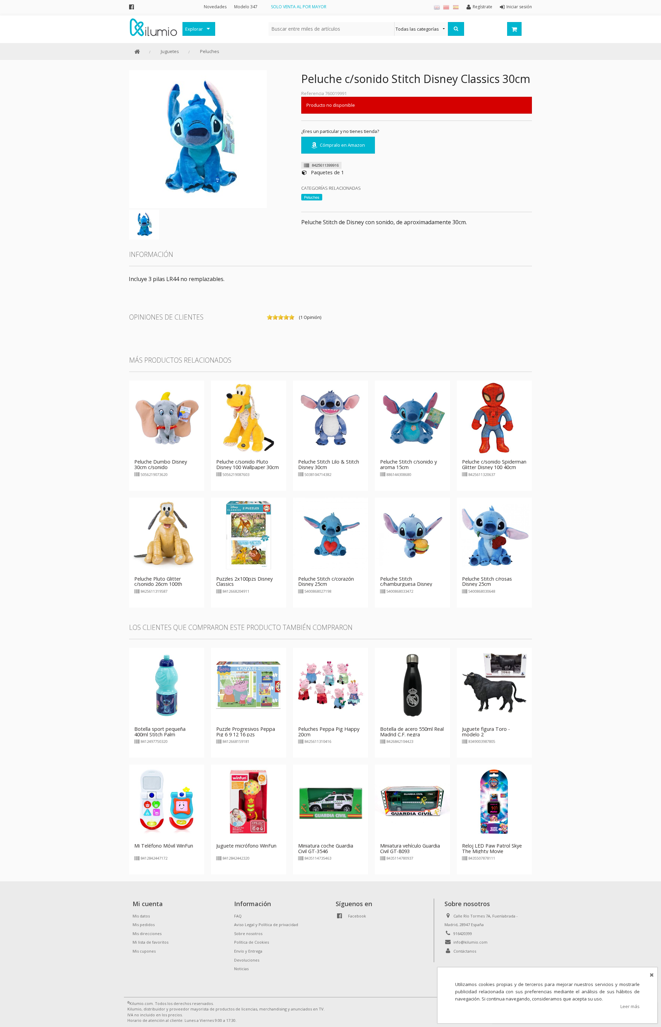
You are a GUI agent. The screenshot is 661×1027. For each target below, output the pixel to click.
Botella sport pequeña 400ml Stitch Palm (160, 732)
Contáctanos (464, 951)
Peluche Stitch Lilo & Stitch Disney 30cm (328, 464)
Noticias (241, 968)
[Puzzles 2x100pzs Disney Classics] (248, 534)
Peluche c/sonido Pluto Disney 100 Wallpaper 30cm (247, 464)
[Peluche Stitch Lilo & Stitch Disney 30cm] (330, 418)
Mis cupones (144, 951)
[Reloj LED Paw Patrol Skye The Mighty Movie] (494, 801)
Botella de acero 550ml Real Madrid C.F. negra (412, 732)
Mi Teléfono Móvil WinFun (163, 845)
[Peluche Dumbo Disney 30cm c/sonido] (166, 418)
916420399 (462, 933)
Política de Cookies (251, 942)
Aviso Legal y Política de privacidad (266, 924)
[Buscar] (456, 29)
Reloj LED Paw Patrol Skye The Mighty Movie (492, 848)
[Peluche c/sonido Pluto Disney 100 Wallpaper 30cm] (248, 418)
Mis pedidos (144, 924)
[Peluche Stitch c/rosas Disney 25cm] (494, 534)
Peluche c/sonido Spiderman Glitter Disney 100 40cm (494, 464)
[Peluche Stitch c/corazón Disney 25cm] (330, 534)
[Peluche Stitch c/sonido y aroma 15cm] (412, 418)
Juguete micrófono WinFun (246, 845)
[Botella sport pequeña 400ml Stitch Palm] (166, 684)
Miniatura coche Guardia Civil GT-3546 (325, 848)
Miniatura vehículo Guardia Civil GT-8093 (410, 848)
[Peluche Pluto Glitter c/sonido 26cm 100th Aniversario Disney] (166, 534)
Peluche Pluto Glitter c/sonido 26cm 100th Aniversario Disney (158, 584)
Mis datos (141, 916)
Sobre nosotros (248, 933)
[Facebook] (131, 6)
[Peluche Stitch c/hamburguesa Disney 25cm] (412, 534)
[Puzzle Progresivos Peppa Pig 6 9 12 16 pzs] (248, 684)
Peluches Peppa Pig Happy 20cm (328, 732)
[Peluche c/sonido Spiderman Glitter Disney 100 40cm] (494, 418)
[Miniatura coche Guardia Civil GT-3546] (330, 801)
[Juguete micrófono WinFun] (248, 801)
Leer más (630, 1006)
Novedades (215, 7)
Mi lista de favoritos (150, 942)
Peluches (209, 51)
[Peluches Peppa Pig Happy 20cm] (330, 684)
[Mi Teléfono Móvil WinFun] (166, 801)
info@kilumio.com (470, 942)
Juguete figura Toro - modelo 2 (486, 732)
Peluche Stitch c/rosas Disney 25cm (487, 581)
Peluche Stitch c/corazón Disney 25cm (326, 581)
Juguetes (170, 51)
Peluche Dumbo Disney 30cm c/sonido (160, 464)
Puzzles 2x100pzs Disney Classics (244, 581)
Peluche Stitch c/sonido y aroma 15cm (408, 464)
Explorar (194, 29)
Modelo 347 (246, 7)
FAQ (238, 916)
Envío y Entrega (248, 951)
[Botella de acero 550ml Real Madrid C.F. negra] (412, 684)
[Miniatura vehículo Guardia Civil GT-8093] (412, 801)
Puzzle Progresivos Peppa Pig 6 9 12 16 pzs (245, 732)
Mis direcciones (147, 933)
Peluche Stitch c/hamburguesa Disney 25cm (406, 584)
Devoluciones (246, 960)
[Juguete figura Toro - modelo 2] (494, 684)
